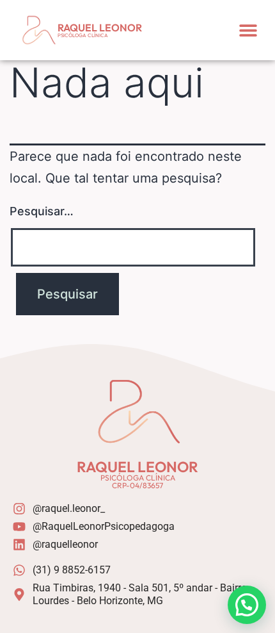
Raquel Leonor (100, 27)
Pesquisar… (42, 211)
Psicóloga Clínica (83, 35)
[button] (247, 29)
